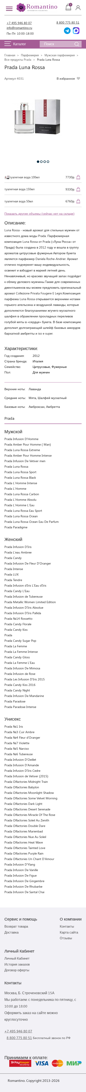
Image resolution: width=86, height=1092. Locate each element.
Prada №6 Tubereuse (18, 754)
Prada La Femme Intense (21, 652)
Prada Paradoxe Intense (20, 707)
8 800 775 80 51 (67, 22)
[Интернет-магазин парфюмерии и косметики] (36, 7)
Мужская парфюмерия (60, 55)
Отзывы (66, 938)
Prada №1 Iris (13, 726)
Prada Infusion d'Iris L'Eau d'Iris (25, 585)
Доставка (11, 932)
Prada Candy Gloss (17, 657)
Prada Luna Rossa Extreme (22, 450)
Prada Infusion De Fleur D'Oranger (27, 563)
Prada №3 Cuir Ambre (19, 732)
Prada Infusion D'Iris (18, 547)
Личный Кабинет (17, 958)
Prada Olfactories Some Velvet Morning (30, 798)
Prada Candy (13, 558)
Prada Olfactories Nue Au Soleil (25, 837)
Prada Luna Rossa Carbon (21, 494)
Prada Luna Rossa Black (20, 477)
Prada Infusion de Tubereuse (23, 596)
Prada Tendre (13, 580)
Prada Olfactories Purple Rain (23, 853)
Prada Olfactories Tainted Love (24, 848)
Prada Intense (13, 569)
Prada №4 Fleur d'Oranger (22, 737)
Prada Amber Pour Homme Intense (28, 455)
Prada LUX (11, 574)
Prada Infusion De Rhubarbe (23, 886)
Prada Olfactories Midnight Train (26, 781)
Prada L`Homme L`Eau (19, 505)
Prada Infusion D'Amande (21, 765)
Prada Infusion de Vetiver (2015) (26, 776)
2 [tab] (41, 161)
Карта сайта (69, 932)
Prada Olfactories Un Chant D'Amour (29, 859)
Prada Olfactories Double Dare (24, 826)
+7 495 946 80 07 (19, 23)
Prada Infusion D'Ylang (19, 864)
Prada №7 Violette (16, 743)
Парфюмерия (30, 55)
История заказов (17, 964)
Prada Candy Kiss (16, 629)
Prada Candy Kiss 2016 (20, 685)
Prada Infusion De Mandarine (24, 696)
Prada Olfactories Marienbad (23, 831)
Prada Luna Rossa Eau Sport (23, 510)
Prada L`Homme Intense (20, 483)
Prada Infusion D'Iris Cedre (22, 770)
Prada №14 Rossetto (18, 618)
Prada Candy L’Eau (17, 591)
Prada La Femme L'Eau (19, 663)
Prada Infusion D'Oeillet (20, 759)
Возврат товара (16, 926)
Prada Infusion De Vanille (21, 870)
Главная (9, 55)
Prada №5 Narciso (16, 748)
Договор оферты (16, 970)
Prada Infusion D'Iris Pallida (22, 613)
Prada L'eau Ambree (18, 552)
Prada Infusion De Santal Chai (24, 892)
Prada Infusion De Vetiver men (24, 461)
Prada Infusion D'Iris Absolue (23, 607)
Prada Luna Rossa (16, 466)
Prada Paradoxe (14, 701)
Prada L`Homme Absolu (20, 499)
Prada (8, 635)
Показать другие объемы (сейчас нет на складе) (39, 213)
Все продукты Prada (17, 59)
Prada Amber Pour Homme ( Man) (27, 444)
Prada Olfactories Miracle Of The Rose (29, 815)
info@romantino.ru (19, 28)
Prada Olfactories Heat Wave (23, 842)
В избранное (66, 78)
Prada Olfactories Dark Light (23, 804)
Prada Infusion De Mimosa (22, 668)
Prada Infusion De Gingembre (24, 881)
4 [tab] (48, 161)
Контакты (67, 926)
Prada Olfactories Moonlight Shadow (29, 793)
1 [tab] (38, 161)
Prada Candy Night (17, 690)
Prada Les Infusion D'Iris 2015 (24, 679)
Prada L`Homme (15, 488)
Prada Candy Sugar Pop (20, 640)
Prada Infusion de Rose (19, 674)
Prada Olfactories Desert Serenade (27, 809)
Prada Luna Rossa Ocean (21, 516)
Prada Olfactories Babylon (21, 787)
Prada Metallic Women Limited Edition (30, 602)
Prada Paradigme (15, 527)
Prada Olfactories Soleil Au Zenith (26, 820)
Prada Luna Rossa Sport (20, 472)
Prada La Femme (15, 646)
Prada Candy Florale (17, 624)
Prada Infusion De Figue (20, 875)
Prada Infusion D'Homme (21, 439)
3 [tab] (44, 161)
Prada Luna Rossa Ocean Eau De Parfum (31, 522)
